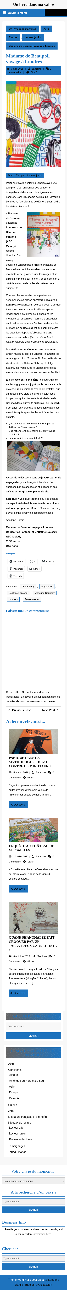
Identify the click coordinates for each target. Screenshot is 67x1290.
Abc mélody (28, 586)
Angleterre (47, 586)
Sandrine (36, 68)
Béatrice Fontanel (18, 592)
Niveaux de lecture (19, 1122)
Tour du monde (17, 1152)
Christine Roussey (45, 592)
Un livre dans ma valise (33, 4)
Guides (12, 1105)
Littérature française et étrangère (28, 1116)
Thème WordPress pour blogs (26, 1279)
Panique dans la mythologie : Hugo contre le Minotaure (30, 762)
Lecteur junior (33, 37)
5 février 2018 (21, 772)
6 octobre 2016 (22, 956)
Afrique (13, 1074)
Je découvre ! (19, 805)
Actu (46, 28)
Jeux (11, 1110)
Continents (14, 1069)
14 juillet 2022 (21, 856)
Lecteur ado (16, 1127)
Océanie (14, 1098)
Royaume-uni (32, 599)
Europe (13, 37)
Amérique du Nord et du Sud (26, 1080)
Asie (12, 1086)
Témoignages (16, 1146)
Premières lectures (20, 1139)
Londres (13, 599)
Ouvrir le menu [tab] (17, 13)
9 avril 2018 (17, 68)
